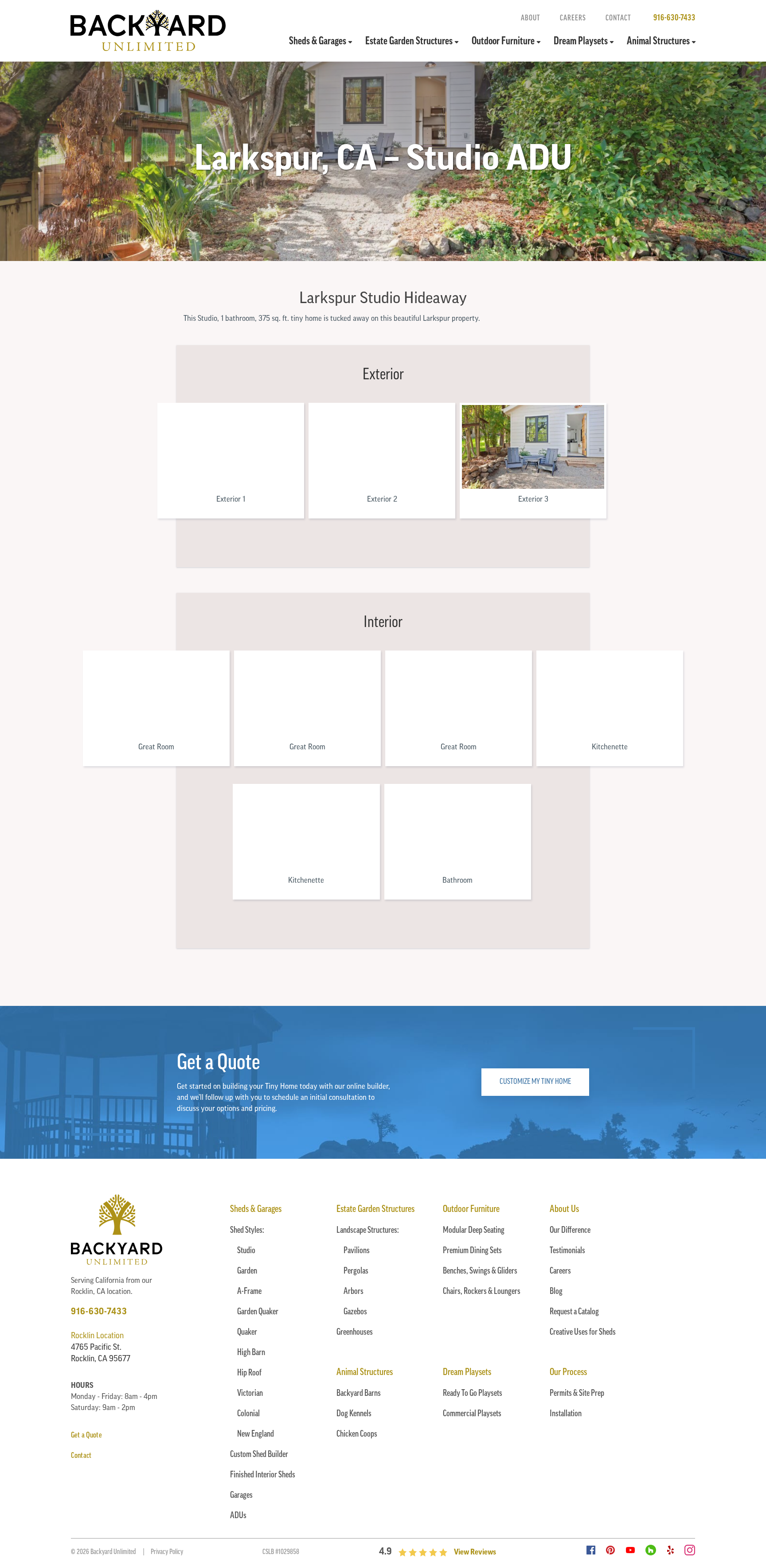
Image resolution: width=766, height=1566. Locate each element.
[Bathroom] (458, 828)
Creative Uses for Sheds (583, 1332)
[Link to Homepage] (148, 49)
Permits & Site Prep (577, 1393)
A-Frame (249, 1291)
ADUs (238, 1515)
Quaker (247, 1332)
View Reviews (475, 1552)
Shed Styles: (247, 1230)
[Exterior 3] (533, 447)
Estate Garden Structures (409, 41)
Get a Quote (86, 1436)
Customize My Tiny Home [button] (535, 1082)
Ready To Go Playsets (472, 1393)
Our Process (568, 1372)
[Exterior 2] (382, 447)
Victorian (250, 1393)
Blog (556, 1291)
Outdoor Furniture (503, 41)
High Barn (251, 1352)
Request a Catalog (574, 1312)
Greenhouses (354, 1332)
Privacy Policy (167, 1552)
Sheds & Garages (317, 41)
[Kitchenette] (610, 694)
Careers (573, 18)
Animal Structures (658, 41)
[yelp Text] (670, 1551)
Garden (247, 1271)
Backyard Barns (358, 1393)
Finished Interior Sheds (262, 1475)
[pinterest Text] (610, 1551)
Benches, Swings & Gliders (480, 1271)
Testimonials (567, 1251)
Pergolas (356, 1271)
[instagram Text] (689, 1551)
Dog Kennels (353, 1414)
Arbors (353, 1291)
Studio (246, 1251)
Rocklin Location (97, 1336)
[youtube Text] (630, 1551)
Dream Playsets (581, 41)
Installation (566, 1414)
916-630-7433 (674, 18)
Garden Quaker (257, 1312)
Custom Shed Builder (259, 1454)
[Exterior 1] (231, 447)
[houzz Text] (650, 1551)
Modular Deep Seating (473, 1230)
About (530, 18)
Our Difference (570, 1230)
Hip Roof (249, 1373)
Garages (241, 1495)
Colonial (248, 1414)
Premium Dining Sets (472, 1251)
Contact (618, 18)
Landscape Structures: (367, 1230)
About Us (564, 1209)
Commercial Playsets (472, 1414)
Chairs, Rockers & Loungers (481, 1291)
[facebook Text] (590, 1551)
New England (255, 1434)
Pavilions (357, 1251)
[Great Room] (156, 694)
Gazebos (355, 1312)
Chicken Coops (356, 1434)
